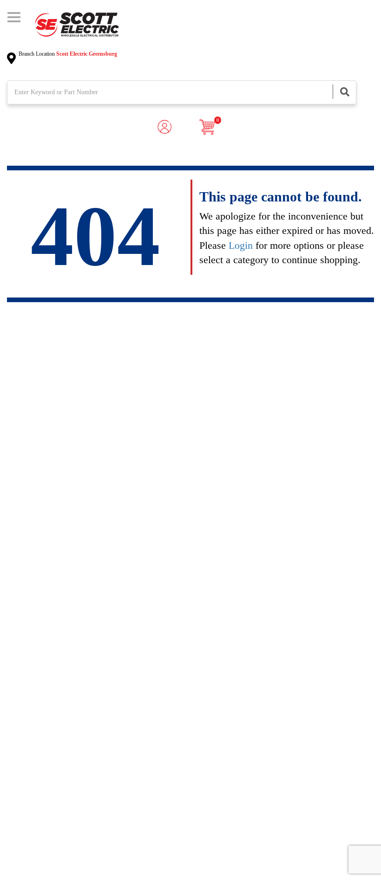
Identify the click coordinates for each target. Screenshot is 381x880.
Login (241, 245)
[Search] (344, 91)
